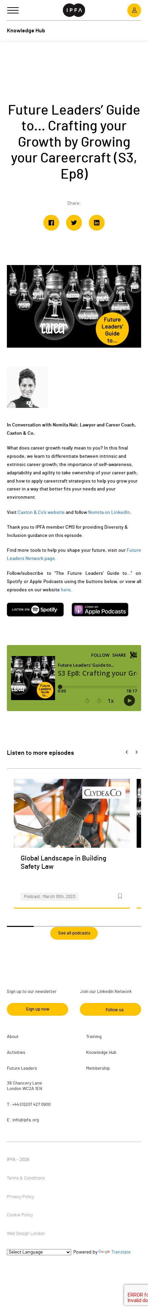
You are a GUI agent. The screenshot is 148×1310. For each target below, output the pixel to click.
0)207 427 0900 (36, 1104)
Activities (16, 1052)
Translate (120, 1252)
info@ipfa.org (25, 1120)
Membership (98, 1068)
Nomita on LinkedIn (109, 512)
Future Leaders (22, 1068)
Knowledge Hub (101, 1052)
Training (94, 1037)
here (66, 590)
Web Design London (26, 1234)
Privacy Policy (20, 1197)
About (13, 1037)
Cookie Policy (20, 1215)
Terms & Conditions (26, 1178)
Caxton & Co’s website (41, 512)
